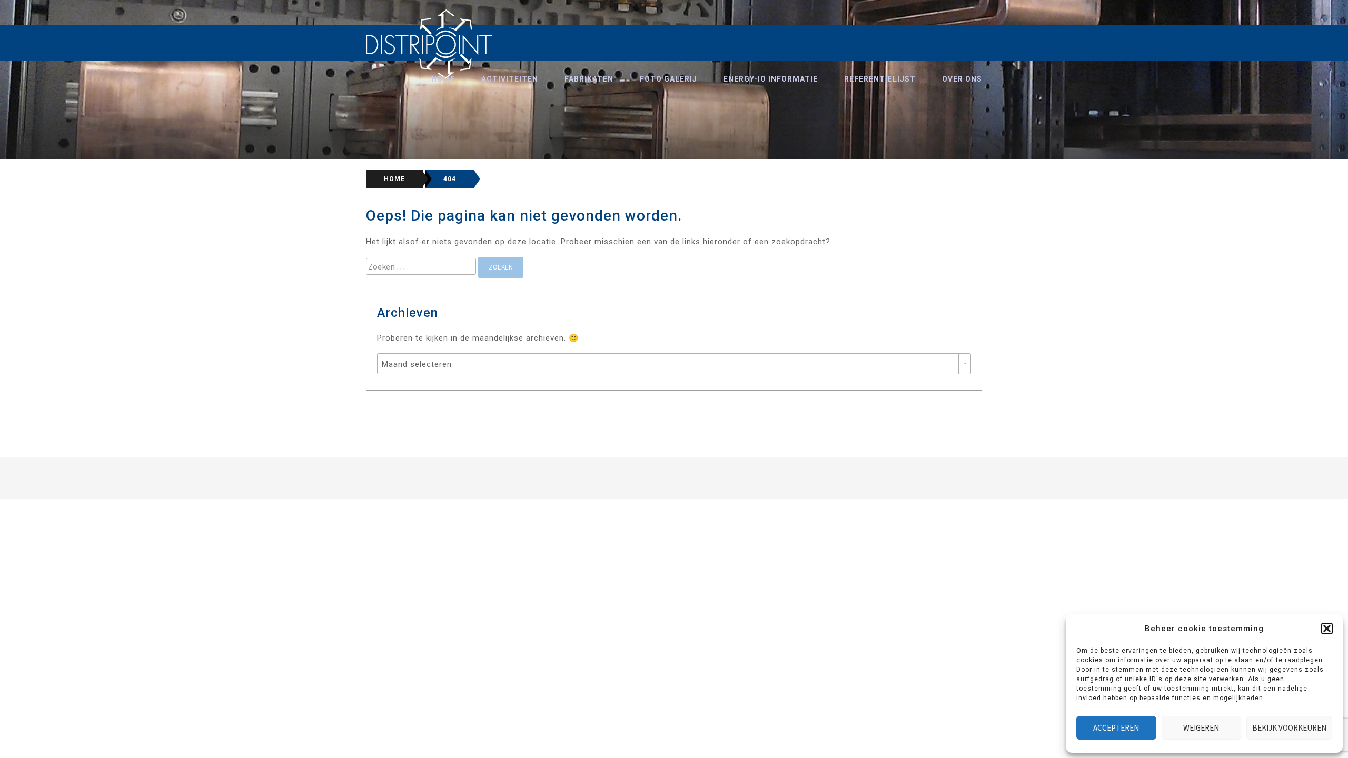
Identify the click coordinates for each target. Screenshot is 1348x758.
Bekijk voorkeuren (1289, 728)
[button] (1327, 628)
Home (443, 79)
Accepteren (1116, 728)
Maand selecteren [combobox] (417, 364)
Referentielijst (880, 79)
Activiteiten (509, 79)
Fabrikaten (588, 79)
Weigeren (1201, 728)
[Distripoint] (429, 44)
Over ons (962, 79)
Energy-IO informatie (770, 79)
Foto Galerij (668, 79)
